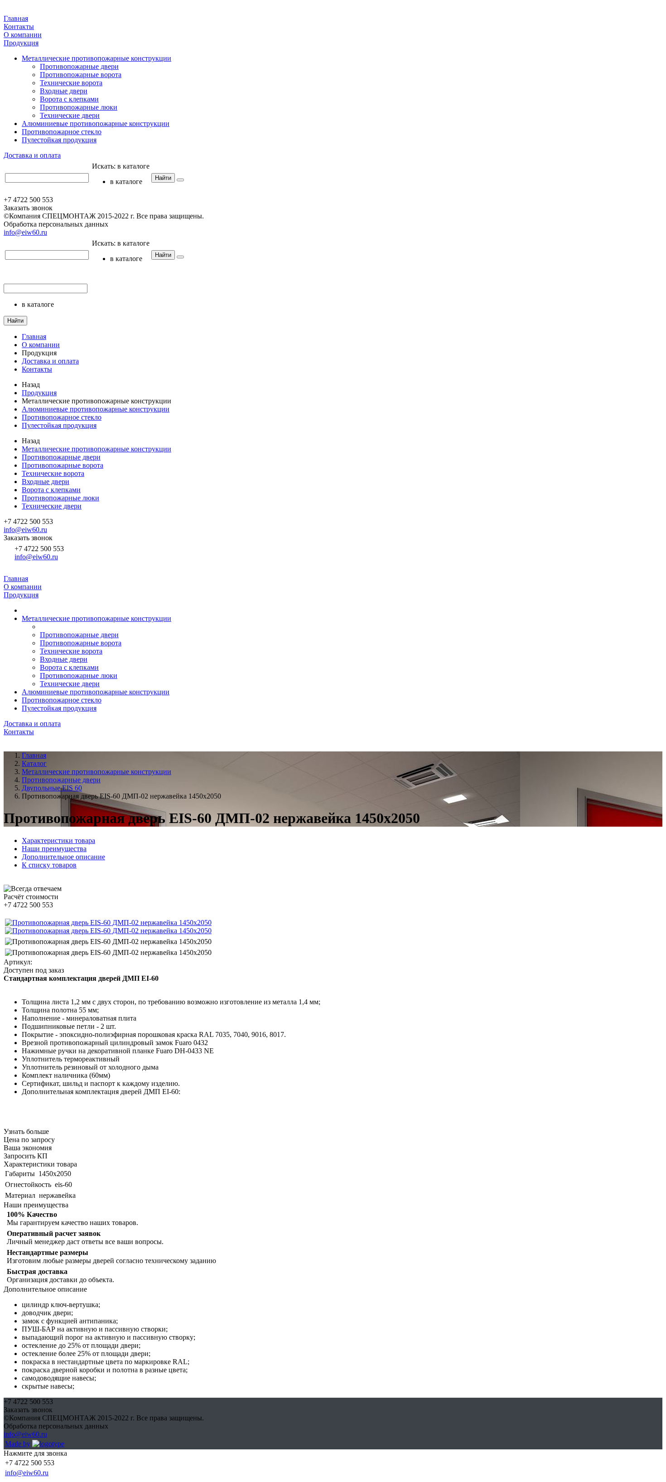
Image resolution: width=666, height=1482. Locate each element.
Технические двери (70, 115)
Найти (163, 177)
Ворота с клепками (69, 99)
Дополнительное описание (63, 857)
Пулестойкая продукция (59, 140)
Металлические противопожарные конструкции (96, 58)
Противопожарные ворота (80, 74)
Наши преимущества (54, 848)
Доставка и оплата (32, 155)
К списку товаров (49, 865)
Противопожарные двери (79, 66)
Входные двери (63, 91)
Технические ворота (71, 83)
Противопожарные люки (78, 107)
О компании (23, 35)
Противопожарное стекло (61, 132)
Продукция (21, 43)
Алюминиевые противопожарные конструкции (95, 123)
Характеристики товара (58, 840)
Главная (16, 18)
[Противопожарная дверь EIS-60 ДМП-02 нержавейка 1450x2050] (108, 922)
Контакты (19, 26)
